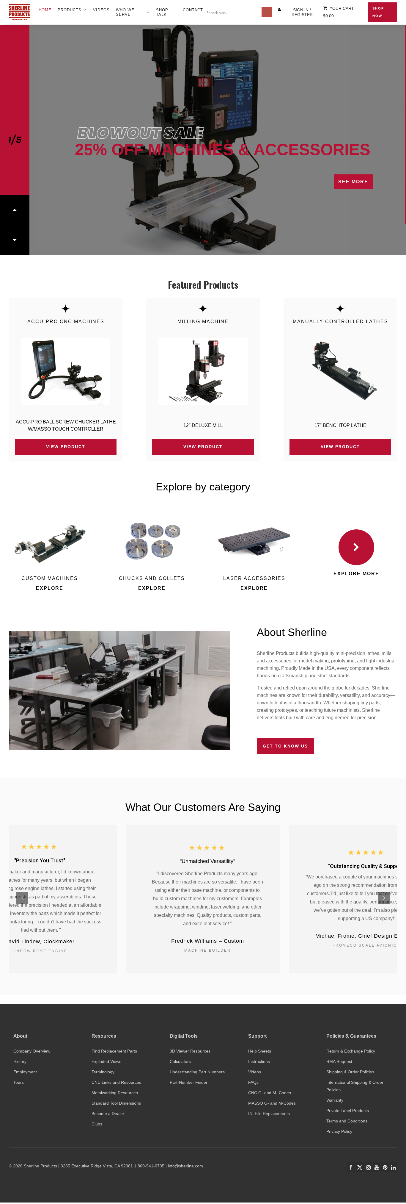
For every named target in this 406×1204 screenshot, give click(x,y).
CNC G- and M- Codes (269, 1092)
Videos (254, 1071)
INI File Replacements (269, 1113)
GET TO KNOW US (285, 746)
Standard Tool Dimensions (116, 1103)
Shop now (378, 12)
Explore (49, 588)
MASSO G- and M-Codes (272, 1103)
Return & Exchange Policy (350, 1051)
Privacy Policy (339, 1131)
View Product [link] (65, 446)
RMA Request (339, 1061)
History (19, 1061)
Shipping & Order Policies (350, 1071)
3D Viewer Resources (190, 1051)
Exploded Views (106, 1061)
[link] (66, 371)
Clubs (97, 1124)
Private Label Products (347, 1110)
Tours (18, 1082)
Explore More (356, 573)
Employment (25, 1071)
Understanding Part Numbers (197, 1071)
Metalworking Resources (115, 1092)
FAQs (253, 1082)
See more (339, 232)
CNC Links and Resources (116, 1082)
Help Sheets (259, 1051)
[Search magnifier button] (267, 12)
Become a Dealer (108, 1113)
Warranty (334, 1100)
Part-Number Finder (188, 1082)
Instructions (259, 1061)
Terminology (103, 1071)
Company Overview (31, 1051)
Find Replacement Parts (114, 1051)
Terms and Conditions (346, 1121)
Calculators (180, 1061)
